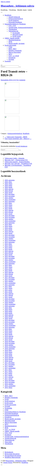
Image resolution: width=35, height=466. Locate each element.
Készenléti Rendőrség (15, 22)
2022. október (9, 260)
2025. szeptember (10, 199)
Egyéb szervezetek (10, 45)
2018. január (8, 361)
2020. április (8, 313)
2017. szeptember (10, 368)
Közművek (12, 58)
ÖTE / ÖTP (12, 26)
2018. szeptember (10, 347)
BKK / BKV (13, 49)
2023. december (9, 235)
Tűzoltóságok (13, 29)
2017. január (8, 379)
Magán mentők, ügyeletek (16, 43)
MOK (10, 42)
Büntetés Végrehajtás (15, 50)
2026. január (8, 192)
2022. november (10, 258)
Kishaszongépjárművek (16, 19)
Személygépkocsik (14, 17)
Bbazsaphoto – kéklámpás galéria (17, 6)
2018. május (8, 354)
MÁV (10, 54)
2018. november (10, 343)
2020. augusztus (10, 306)
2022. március (9, 272)
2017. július (8, 370)
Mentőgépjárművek (15, 40)
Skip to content (5, 1)
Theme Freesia (7, 462)
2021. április (8, 292)
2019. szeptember (10, 325)
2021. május (8, 290)
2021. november (10, 279)
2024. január (8, 233)
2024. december (9, 215)
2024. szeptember (10, 221)
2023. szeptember (10, 240)
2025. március (9, 210)
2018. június (8, 352)
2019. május (8, 332)
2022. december (9, 256)
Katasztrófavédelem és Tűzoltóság (15, 24)
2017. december (9, 363)
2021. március (9, 293)
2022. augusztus (10, 263)
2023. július (8, 244)
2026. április (8, 187)
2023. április (8, 249)
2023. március (9, 251)
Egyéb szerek (16, 36)
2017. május (8, 373)
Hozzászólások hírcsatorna (13, 455)
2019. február (9, 338)
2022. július (8, 265)
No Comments (20, 80)
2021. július (8, 286)
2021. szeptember (10, 283)
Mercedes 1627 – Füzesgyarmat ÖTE (16, 160)
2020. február (9, 316)
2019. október (9, 324)
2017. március (9, 377)
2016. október (9, 384)
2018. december (9, 341)
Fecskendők (16, 33)
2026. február (9, 191)
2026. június (8, 183)
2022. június (8, 267)
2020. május (8, 311)
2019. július (8, 329)
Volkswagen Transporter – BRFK (16, 137)
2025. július (8, 203)
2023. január (8, 254)
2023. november (10, 237)
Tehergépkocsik (13, 31)
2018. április (8, 355)
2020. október (9, 302)
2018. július (8, 350)
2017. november (10, 364)
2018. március (9, 357)
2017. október (9, 366)
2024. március (9, 231)
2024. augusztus (10, 222)
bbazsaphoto (5, 80)
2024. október (9, 219)
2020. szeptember (10, 304)
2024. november (10, 217)
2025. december (9, 194)
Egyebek (11, 59)
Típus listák (8, 442)
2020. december (9, 299)
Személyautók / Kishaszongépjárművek (21, 27)
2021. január (8, 297)
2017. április (8, 375)
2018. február (9, 359)
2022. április (8, 270)
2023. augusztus (10, 242)
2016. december (9, 380)
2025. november (10, 196)
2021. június (8, 288)
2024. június (8, 226)
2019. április (8, 334)
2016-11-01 (12, 80)
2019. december (9, 320)
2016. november (10, 382)
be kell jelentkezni (21, 146)
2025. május (8, 207)
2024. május (8, 228)
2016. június (8, 387)
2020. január (8, 318)
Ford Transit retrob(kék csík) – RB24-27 (18, 138)
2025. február (9, 212)
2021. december (9, 277)
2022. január (8, 276)
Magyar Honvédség (15, 52)
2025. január (8, 214)
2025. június (8, 205)
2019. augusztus (10, 327)
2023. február (9, 253)
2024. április (8, 230)
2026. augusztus (10, 180)
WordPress (24, 462)
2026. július (8, 182)
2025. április (8, 208)
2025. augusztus (10, 201)
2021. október (9, 281)
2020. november (10, 301)
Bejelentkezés (9, 452)
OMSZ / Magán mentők (12, 38)
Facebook (8, 61)
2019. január (8, 340)
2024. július (8, 224)
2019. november (10, 322)
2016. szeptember (10, 386)
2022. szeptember (10, 262)
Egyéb (7, 399)
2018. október (9, 345)
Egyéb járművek (14, 20)
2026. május (8, 185)
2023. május (8, 247)
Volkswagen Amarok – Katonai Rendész (17, 162)
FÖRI (10, 47)
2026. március (9, 189)
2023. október (9, 238)
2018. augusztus (10, 348)
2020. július (8, 308)
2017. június (8, 371)
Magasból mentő (17, 34)
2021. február (9, 295)
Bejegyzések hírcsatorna (12, 454)
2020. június (8, 309)
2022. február (9, 274)
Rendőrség (8, 15)
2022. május (8, 269)
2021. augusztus (10, 285)
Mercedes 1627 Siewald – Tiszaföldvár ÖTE (18, 163)
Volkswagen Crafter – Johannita (14, 158)
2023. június (8, 246)
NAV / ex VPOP (14, 56)
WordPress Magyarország (12, 457)
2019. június (8, 331)
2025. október (9, 198)
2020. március (9, 315)
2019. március (9, 336)
